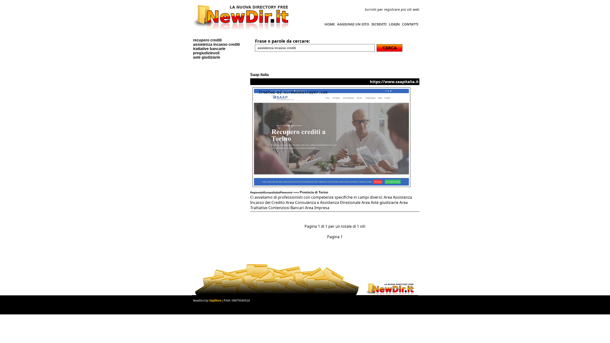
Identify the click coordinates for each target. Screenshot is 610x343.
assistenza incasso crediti (216, 44)
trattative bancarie (209, 49)
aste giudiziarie (206, 57)
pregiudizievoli (206, 53)
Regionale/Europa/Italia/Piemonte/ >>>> (289, 192)
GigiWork (215, 300)
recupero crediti (207, 40)
